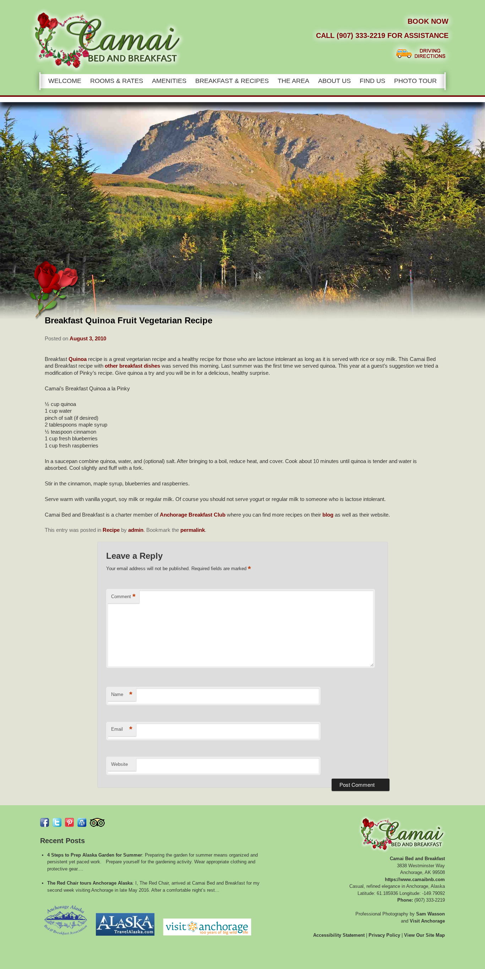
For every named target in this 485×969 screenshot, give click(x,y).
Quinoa (78, 359)
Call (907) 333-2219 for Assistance (382, 35)
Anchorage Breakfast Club (192, 515)
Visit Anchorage (427, 921)
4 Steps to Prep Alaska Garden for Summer (94, 855)
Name (121, 694)
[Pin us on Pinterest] (69, 822)
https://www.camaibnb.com (415, 879)
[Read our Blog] (81, 822)
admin (135, 530)
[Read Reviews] (97, 822)
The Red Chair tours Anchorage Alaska (89, 883)
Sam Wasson (430, 914)
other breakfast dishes (132, 366)
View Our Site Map (424, 935)
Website (119, 764)
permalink (192, 530)
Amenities (169, 80)
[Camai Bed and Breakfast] (248, 13)
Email (121, 729)
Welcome (64, 80)
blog (327, 515)
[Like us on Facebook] (44, 822)
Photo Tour (415, 80)
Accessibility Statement (339, 935)
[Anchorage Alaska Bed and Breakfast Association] (65, 937)
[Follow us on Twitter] (57, 822)
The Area (293, 80)
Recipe (111, 530)
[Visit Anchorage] (207, 937)
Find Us (372, 80)
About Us (334, 80)
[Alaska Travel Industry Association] (125, 937)
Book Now (428, 21)
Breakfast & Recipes (232, 80)
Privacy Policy (384, 935)
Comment (123, 596)
